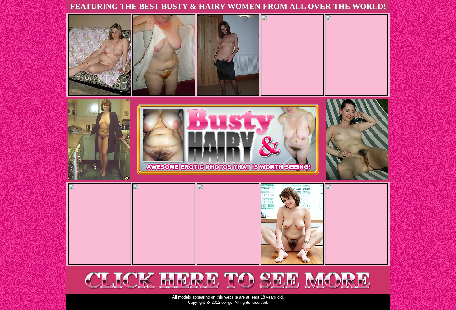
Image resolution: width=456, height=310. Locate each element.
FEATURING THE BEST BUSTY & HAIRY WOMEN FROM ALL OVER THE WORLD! (228, 6)
